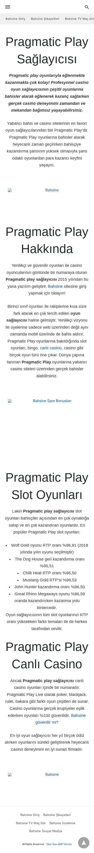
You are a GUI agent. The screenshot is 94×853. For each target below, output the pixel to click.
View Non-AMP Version (59, 844)
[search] (86, 7)
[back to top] (83, 842)
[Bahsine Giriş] (46, 7)
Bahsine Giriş (15, 18)
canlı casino (51, 348)
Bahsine (55, 286)
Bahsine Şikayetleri (45, 18)
